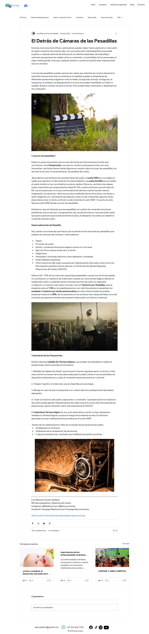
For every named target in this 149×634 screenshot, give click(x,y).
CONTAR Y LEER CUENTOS (112, 571)
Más (119, 17)
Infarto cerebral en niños (62, 17)
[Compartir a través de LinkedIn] (44, 523)
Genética (79, 17)
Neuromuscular (107, 17)
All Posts (23, 17)
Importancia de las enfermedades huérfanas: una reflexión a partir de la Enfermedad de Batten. (74, 553)
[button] (10, 5)
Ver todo (126, 544)
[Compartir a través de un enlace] (50, 523)
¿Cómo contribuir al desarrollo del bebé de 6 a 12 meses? (36, 572)
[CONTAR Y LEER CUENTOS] (112, 557)
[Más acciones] (116, 33)
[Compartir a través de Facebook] (32, 523)
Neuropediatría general (40, 17)
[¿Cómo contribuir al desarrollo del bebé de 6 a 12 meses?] (37, 557)
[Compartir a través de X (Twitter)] (38, 523)
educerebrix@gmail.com (47, 627)
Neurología (92, 17)
